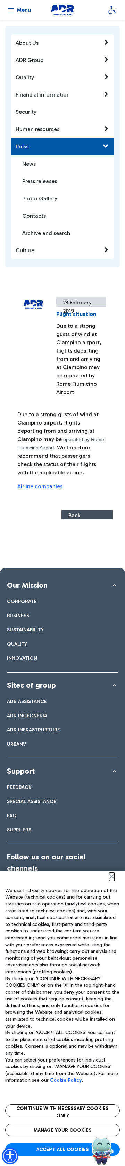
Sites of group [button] (31, 685)
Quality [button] (25, 77)
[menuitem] (22, 601)
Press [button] (22, 146)
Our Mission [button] (27, 585)
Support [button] (21, 771)
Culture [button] (25, 250)
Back (74, 515)
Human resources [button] (37, 129)
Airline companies (40, 486)
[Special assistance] (112, 10)
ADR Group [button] (29, 60)
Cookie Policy (66, 1080)
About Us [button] (27, 42)
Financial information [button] (43, 94)
